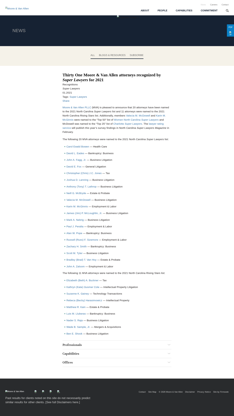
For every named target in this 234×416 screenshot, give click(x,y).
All (93, 55)
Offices (68, 362)
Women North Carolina (136, 119)
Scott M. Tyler (74, 253)
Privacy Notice (204, 392)
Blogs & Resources (112, 55)
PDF (231, 27)
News (203, 4)
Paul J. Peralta (74, 226)
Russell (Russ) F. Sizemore (82, 239)
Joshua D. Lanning (77, 179)
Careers (213, 4)
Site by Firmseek (221, 392)
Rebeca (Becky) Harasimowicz (84, 300)
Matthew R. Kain (76, 307)
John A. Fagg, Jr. (76, 159)
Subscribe (136, 55)
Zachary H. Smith (76, 246)
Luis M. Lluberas (76, 313)
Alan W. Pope (74, 233)
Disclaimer (190, 392)
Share (66, 100)
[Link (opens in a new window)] (43, 391)
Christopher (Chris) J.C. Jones (84, 173)
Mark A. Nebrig (75, 219)
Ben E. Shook (74, 333)
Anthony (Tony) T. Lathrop (81, 186)
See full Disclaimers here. (62, 402)
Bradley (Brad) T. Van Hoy (81, 259)
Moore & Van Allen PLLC (77, 107)
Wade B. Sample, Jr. (78, 327)
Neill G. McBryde (76, 193)
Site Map (152, 392)
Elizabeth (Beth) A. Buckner (82, 280)
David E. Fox (73, 166)
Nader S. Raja (74, 320)
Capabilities (71, 354)
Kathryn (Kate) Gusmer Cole (82, 287)
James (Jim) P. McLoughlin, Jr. (84, 213)
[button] (230, 33)
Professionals (72, 345)
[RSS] (58, 391)
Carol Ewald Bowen (77, 146)
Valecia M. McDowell (138, 115)
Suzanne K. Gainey (77, 293)
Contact (225, 4)
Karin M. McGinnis (77, 206)
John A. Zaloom (75, 266)
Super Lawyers (78, 96)
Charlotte (127, 123)
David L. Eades (75, 153)
